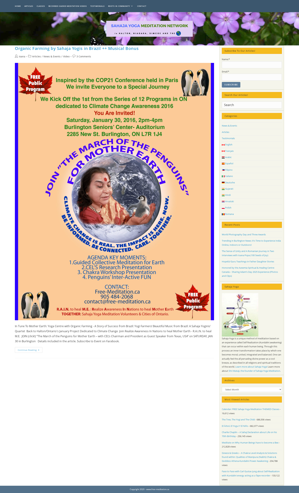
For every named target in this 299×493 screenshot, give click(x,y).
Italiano (229, 176)
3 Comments (83, 56)
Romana (229, 214)
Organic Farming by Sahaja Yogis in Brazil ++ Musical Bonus (77, 48)
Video (66, 56)
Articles (36, 56)
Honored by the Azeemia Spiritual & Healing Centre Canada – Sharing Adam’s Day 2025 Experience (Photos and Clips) (250, 271)
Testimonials (228, 138)
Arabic (228, 157)
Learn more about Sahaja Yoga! (251, 366)
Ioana (22, 56)
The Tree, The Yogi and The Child (238, 419)
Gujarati (229, 188)
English (228, 144)
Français (229, 150)
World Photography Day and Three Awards (244, 234)
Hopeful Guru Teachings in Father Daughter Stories (248, 261)
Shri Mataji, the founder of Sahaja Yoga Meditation (254, 370)
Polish (228, 207)
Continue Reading (30, 350)
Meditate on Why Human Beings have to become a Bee (250, 442)
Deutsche (230, 182)
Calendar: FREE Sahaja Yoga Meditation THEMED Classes (250, 409)
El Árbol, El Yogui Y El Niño (235, 425)
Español (229, 163)
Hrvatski (229, 201)
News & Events (52, 56)
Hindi (228, 195)
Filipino (229, 169)
